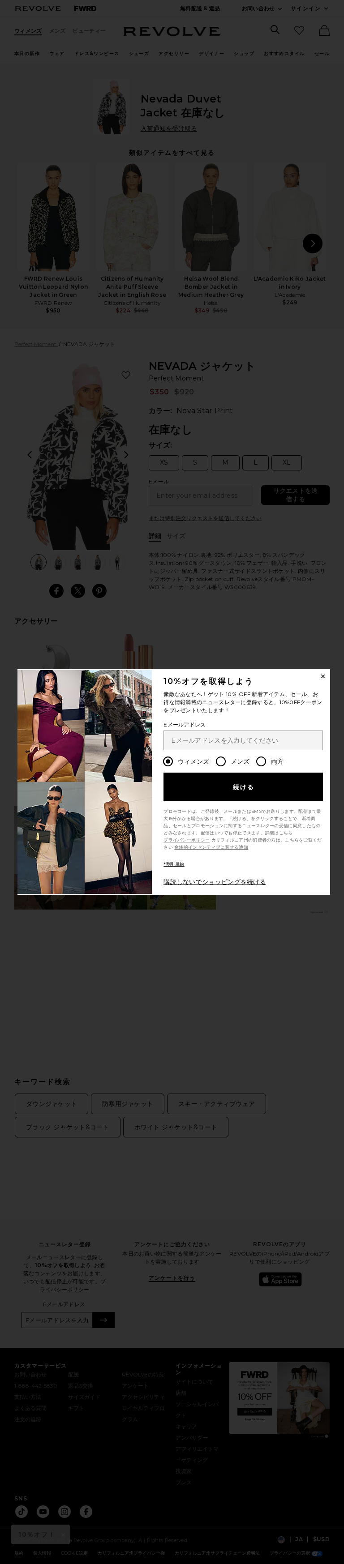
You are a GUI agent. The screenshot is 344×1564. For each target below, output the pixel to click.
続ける (244, 787)
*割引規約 (174, 864)
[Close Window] (323, 676)
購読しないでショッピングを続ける (214, 882)
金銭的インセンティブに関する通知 (211, 847)
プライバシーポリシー (186, 840)
